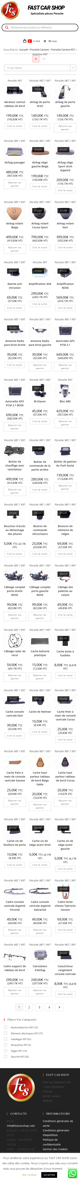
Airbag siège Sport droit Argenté (65, 166)
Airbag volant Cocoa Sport (40, 225)
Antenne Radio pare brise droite (14, 343)
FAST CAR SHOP (46, 7)
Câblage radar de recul (14, 653)
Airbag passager (15, 162)
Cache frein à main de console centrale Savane (14, 776)
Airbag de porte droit (40, 104)
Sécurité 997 (20, 1056)
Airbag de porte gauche (65, 104)
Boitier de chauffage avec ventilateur (14, 465)
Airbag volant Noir (65, 225)
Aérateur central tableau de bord (14, 104)
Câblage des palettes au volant (65, 591)
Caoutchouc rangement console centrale (65, 970)
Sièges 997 (19, 1051)
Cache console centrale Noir (15, 713)
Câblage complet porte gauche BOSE (40, 591)
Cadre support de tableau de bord (15, 968)
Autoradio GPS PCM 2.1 (65, 343)
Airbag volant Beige (14, 225)
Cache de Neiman (40, 711)
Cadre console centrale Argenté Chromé (14, 905)
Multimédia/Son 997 (24, 1027)
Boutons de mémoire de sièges (65, 530)
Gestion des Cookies (55, 1149)
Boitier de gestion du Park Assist (65, 463)
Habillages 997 (21, 1039)
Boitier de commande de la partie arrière (39, 465)
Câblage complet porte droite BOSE (14, 591)
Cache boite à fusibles (65, 653)
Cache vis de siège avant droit (40, 843)
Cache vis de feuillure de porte (15, 843)
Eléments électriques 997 (27, 1033)
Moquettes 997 (21, 1045)
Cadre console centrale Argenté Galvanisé (40, 905)
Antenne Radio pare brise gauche (40, 343)
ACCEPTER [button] (49, 1175)
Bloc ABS (65, 401)
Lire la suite (14, 126)
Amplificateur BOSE (65, 285)
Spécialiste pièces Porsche (47, 13)
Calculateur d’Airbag (40, 968)
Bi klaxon (40, 401)
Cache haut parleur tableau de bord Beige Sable (40, 778)
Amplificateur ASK (40, 284)
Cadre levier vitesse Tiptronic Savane (65, 905)
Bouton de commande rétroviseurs (40, 530)
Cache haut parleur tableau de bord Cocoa (65, 776)
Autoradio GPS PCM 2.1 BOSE (14, 403)
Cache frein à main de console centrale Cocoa (65, 715)
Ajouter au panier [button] (65, 127)
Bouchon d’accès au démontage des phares (14, 530)
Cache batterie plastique (40, 653)
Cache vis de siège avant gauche (65, 844)
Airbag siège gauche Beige (40, 164)
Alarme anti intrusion (14, 285)
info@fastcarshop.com (21, 1125)
